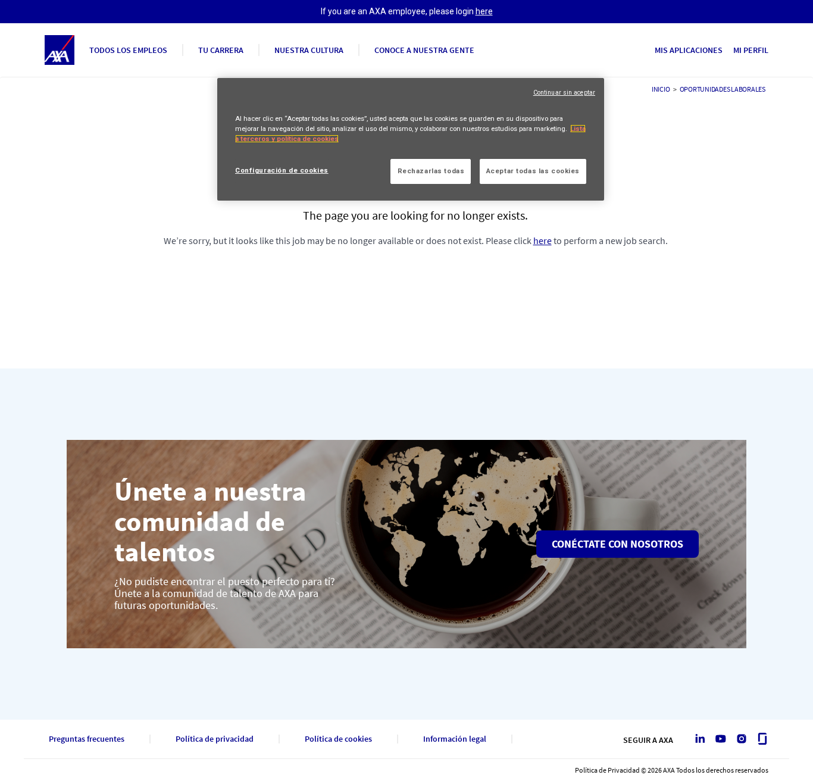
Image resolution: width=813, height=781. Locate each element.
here (484, 11)
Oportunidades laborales (722, 89)
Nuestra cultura (308, 50)
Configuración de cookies (282, 170)
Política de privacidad (215, 739)
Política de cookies (338, 739)
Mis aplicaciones (689, 50)
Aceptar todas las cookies (533, 171)
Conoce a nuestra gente (424, 50)
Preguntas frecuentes (86, 739)
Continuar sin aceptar (564, 92)
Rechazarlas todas (431, 171)
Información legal (454, 739)
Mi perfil (750, 50)
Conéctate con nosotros (617, 544)
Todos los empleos (128, 50)
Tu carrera (220, 50)
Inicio (661, 89)
